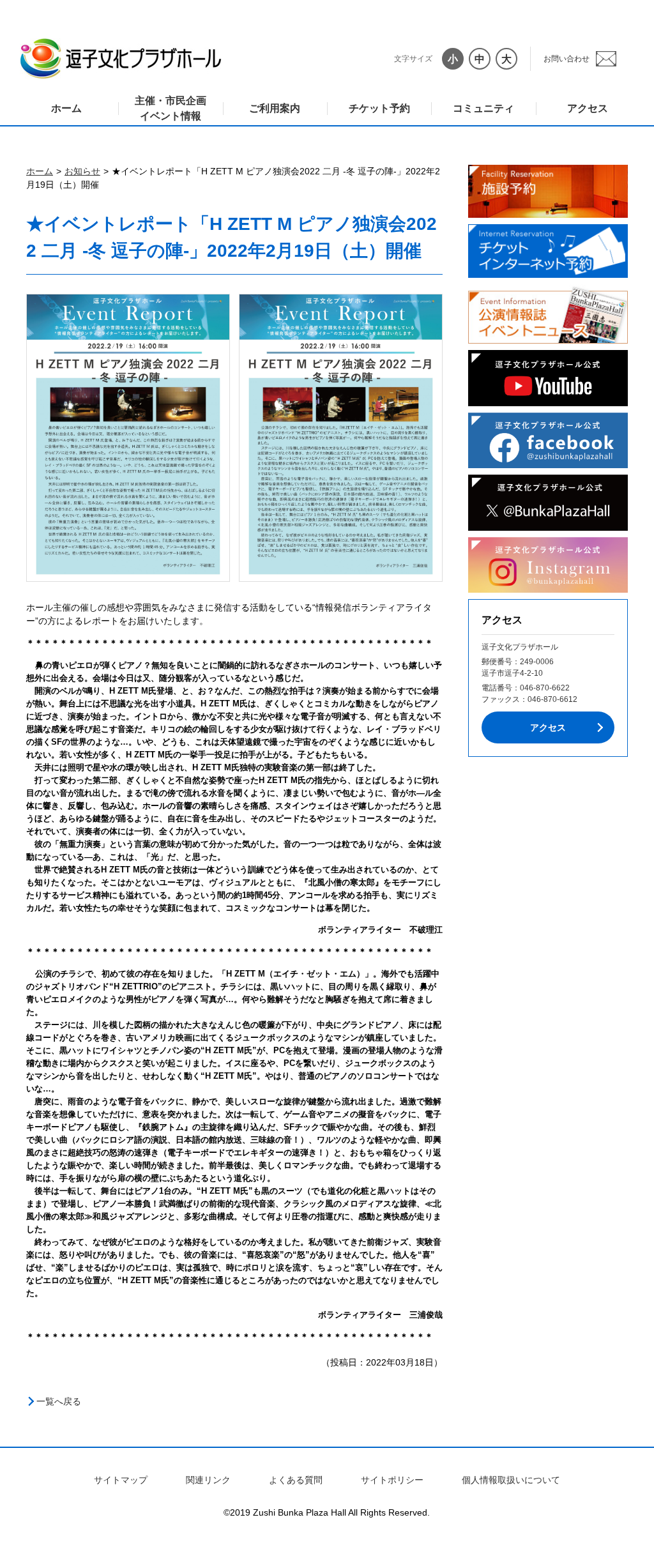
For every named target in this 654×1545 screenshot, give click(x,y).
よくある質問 (296, 1480)
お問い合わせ (566, 58)
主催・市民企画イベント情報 (170, 108)
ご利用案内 (274, 108)
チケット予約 (379, 108)
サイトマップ (121, 1480)
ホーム (66, 108)
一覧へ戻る (58, 1401)
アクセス (587, 108)
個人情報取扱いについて (511, 1480)
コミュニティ (483, 108)
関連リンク (208, 1480)
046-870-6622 (545, 687)
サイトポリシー (392, 1480)
